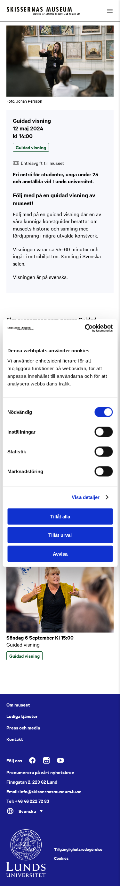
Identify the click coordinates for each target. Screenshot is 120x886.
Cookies (61, 858)
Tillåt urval (60, 535)
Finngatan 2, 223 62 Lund (31, 782)
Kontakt (14, 739)
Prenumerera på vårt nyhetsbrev (40, 772)
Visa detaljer (86, 497)
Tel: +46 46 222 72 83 (27, 801)
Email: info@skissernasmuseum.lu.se (44, 791)
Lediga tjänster (22, 716)
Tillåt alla (60, 516)
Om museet (18, 704)
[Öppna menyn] (110, 10)
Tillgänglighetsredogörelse (78, 849)
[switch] (103, 432)
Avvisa (60, 553)
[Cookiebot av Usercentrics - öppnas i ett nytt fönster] (85, 328)
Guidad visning (23, 644)
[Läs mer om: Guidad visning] (60, 630)
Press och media (23, 727)
